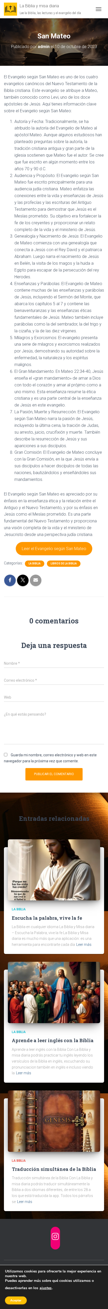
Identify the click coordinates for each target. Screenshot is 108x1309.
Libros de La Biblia (64, 563)
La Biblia (35, 563)
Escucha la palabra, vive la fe (47, 918)
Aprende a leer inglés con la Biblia (53, 1040)
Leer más (83, 944)
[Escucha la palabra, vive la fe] (54, 870)
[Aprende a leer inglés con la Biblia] (54, 992)
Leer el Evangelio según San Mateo (54, 548)
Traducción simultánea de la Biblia (54, 1169)
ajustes (46, 1288)
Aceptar (15, 1300)
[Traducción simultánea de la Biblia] (54, 1121)
